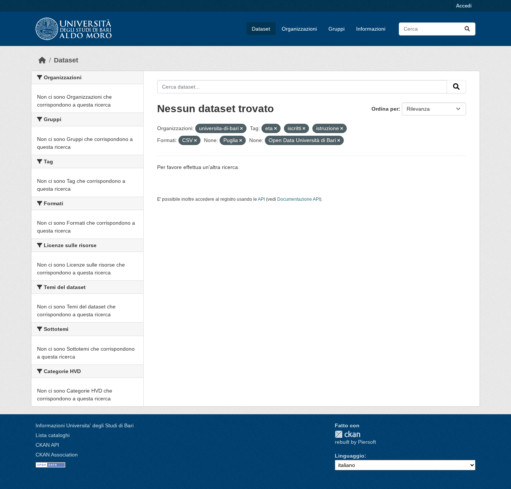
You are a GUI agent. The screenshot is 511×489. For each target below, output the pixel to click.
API (261, 199)
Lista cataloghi (53, 435)
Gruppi (336, 29)
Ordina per (384, 109)
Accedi (464, 6)
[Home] (42, 60)
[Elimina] (241, 128)
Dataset (261, 29)
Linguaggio (349, 456)
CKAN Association (57, 455)
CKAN (347, 434)
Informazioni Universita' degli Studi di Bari (85, 425)
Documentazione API (298, 199)
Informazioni (370, 29)
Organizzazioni (299, 29)
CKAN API (47, 445)
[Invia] (467, 29)
